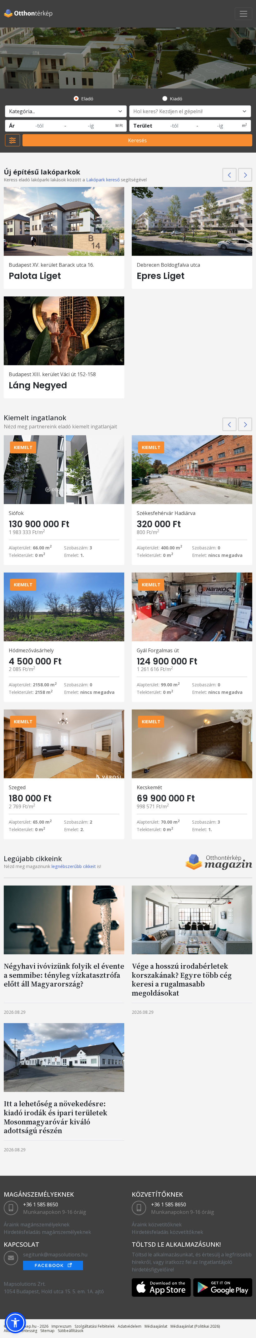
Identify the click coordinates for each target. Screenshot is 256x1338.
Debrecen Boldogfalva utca (168, 264)
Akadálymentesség (20, 1330)
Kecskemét (149, 787)
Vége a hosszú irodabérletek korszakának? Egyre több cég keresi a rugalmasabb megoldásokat (182, 979)
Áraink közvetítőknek (157, 1224)
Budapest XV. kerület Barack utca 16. (51, 264)
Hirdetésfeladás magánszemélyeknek (47, 1232)
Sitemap (47, 1330)
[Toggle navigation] (243, 14)
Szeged (17, 787)
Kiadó (176, 98)
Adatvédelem (129, 1326)
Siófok (16, 513)
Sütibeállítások (70, 1330)
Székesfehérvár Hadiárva (166, 513)
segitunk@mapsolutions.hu (55, 1254)
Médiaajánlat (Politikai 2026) (195, 1326)
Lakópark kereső (103, 180)
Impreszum (61, 1326)
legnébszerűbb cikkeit (74, 866)
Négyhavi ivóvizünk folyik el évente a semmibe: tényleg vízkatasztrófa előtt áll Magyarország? (64, 975)
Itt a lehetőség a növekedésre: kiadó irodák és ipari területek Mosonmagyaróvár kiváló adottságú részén (55, 1117)
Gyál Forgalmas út (158, 650)
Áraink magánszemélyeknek (37, 1224)
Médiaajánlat (156, 1326)
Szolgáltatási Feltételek (95, 1326)
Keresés (137, 140)
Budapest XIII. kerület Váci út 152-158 (52, 374)
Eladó (87, 98)
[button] (15, 1323)
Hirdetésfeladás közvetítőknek (167, 1232)
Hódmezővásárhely (31, 650)
